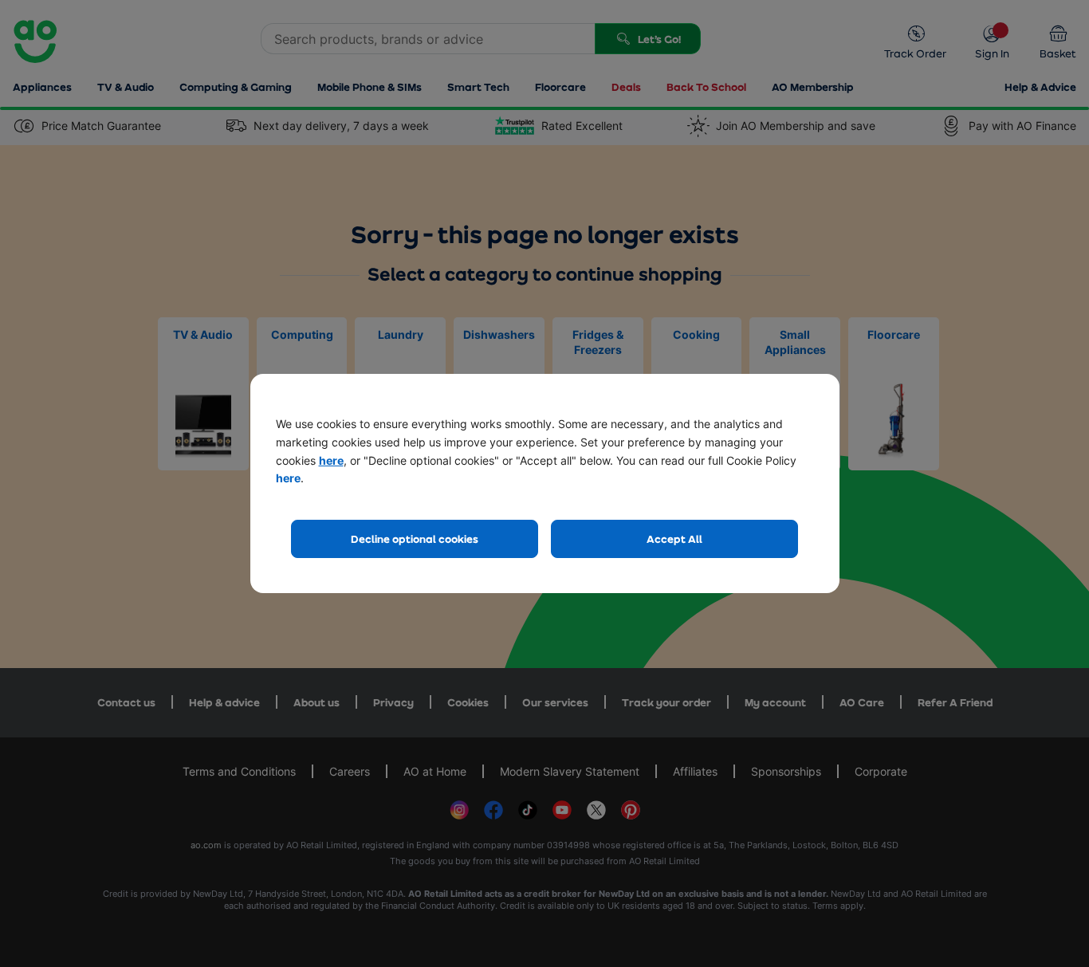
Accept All (674, 538)
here (331, 460)
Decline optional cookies (414, 538)
